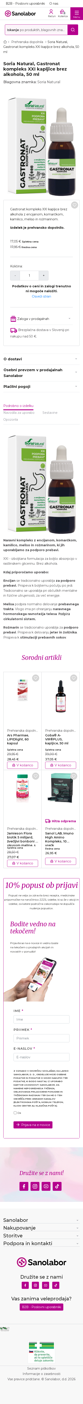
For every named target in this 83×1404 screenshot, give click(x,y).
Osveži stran (41, 296)
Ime (17, 1011)
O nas (53, 4)
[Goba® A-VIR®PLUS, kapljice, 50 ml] (60, 697)
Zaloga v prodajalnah (33, 319)
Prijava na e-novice (35, 1125)
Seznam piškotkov (41, 1368)
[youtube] (46, 1185)
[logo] (20, 13)
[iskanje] (73, 30)
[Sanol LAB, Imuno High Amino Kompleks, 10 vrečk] (60, 796)
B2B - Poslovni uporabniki (25, 4)
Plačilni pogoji (17, 387)
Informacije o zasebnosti (41, 1374)
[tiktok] (57, 1185)
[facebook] (24, 1185)
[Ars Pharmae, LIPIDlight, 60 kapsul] (22, 697)
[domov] (6, 42)
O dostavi (13, 359)
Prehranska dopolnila (27, 42)
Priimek (21, 1030)
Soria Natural (48, 82)
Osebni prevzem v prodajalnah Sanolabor (33, 373)
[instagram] (35, 1185)
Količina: (16, 266)
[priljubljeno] (74, 205)
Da (19, 1112)
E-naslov (23, 1049)
